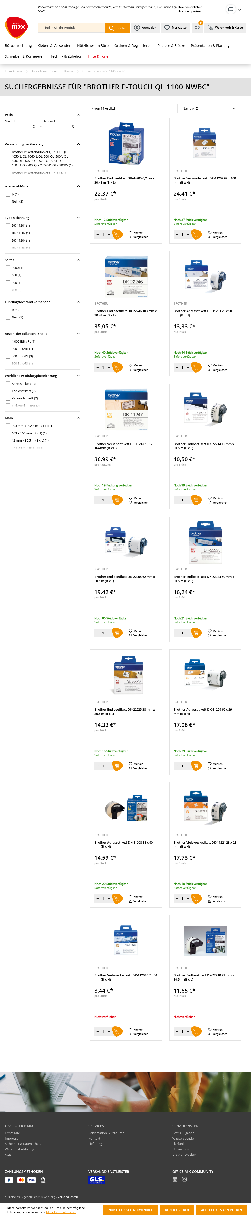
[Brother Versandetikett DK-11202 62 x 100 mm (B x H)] (205, 143)
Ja (15, 194)
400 (16, 290)
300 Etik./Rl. (22, 349)
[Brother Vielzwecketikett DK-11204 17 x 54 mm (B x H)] (126, 940)
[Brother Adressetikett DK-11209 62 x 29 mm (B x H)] (205, 675)
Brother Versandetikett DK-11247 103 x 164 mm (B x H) (123, 446)
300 (16, 282)
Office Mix (12, 1133)
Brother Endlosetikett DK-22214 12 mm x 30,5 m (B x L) (204, 446)
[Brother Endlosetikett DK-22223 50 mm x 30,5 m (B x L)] (205, 542)
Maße (9, 418)
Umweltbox (180, 1149)
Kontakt (94, 1138)
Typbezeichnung (17, 217)
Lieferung (95, 1144)
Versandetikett (25, 398)
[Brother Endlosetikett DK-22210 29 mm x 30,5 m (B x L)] (205, 940)
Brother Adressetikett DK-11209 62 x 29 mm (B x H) (203, 712)
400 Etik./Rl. (22, 356)
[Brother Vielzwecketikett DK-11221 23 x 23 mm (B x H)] (205, 808)
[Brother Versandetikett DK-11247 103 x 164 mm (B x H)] (126, 409)
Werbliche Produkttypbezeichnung (31, 375)
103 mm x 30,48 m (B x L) (32, 425)
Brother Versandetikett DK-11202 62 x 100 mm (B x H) (205, 180)
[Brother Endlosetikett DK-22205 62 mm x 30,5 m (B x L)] (126, 542)
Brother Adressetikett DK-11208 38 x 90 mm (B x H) (123, 844)
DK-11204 (21, 240)
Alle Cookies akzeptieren (221, 1210)
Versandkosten (68, 1197)
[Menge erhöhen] (109, 234)
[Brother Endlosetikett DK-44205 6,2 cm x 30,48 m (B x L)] (126, 143)
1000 (17, 267)
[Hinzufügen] (117, 234)
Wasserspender (183, 1138)
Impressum (13, 1138)
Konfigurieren (177, 1210)
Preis (9, 114)
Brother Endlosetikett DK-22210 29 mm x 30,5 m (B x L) (204, 977)
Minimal (20, 123)
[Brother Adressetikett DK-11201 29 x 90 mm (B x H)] (205, 276)
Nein (17, 201)
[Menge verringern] (97, 234)
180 (16, 275)
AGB (8, 1154)
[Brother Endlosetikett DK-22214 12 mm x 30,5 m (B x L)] (205, 409)
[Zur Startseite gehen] (16, 28)
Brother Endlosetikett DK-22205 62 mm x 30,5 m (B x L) (124, 579)
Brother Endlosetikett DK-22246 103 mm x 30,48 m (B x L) (125, 313)
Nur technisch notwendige (131, 1210)
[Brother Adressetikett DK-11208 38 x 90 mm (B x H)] (126, 808)
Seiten (9, 260)
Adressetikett (24, 383)
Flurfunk (178, 1144)
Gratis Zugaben (183, 1133)
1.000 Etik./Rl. (23, 341)
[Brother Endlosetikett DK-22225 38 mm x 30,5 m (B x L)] (126, 675)
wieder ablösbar (17, 186)
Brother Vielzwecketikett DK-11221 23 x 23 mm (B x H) (205, 844)
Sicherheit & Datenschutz (23, 1144)
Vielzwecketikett (26, 405)
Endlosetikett (24, 391)
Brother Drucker (184, 1154)
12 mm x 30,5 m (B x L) (30, 440)
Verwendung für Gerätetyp (25, 144)
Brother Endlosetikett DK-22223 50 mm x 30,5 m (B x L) (204, 579)
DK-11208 (21, 248)
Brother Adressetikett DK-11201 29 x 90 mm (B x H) (203, 313)
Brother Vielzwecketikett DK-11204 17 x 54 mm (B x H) (125, 977)
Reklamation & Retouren (106, 1133)
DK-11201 (21, 225)
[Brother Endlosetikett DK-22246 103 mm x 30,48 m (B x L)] (126, 276)
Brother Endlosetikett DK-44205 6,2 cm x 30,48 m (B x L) (124, 180)
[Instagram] (184, 1180)
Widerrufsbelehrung (19, 1149)
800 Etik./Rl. (22, 363)
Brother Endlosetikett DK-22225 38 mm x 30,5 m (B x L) (124, 712)
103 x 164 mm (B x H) (29, 433)
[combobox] (72, 28)
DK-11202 (21, 233)
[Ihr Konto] (234, 9)
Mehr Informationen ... (61, 1212)
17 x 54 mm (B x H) (27, 448)
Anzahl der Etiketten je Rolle (26, 333)
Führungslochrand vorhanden (27, 302)
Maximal (59, 123)
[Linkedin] (175, 1180)
